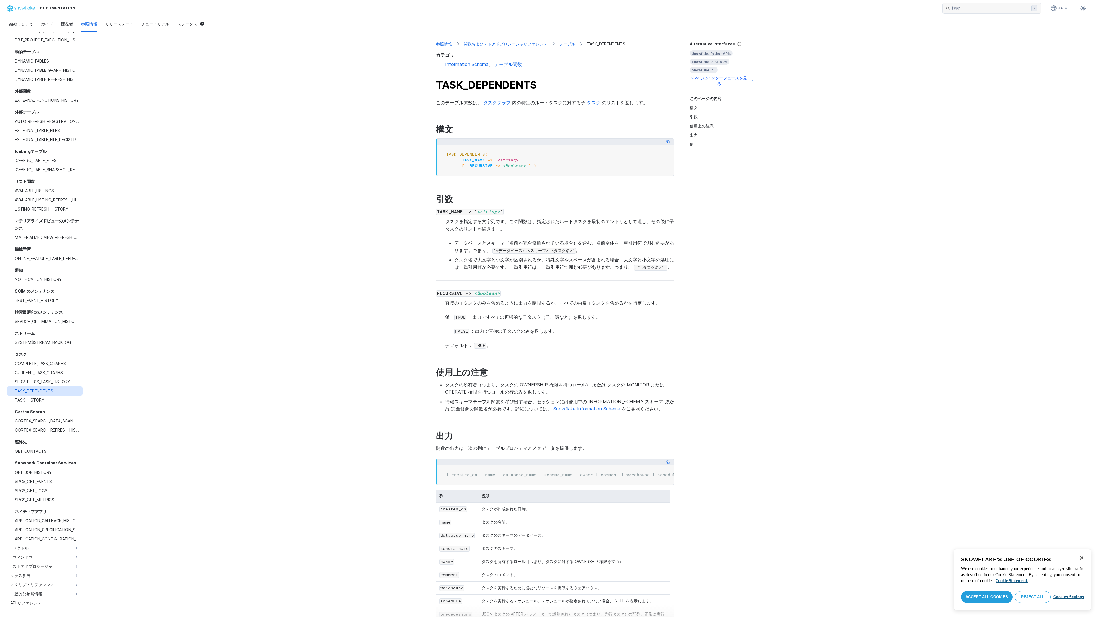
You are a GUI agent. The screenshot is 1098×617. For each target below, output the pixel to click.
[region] (1022, 579)
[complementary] (722, 64)
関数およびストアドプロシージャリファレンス (506, 43)
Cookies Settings (1068, 597)
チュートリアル (155, 23)
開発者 (67, 23)
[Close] (1081, 558)
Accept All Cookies (987, 597)
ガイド (47, 23)
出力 (694, 135)
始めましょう (21, 23)
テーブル (567, 43)
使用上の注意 (702, 125)
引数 (694, 116)
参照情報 (89, 23)
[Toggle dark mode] (1083, 8)
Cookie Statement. (1012, 581)
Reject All (1032, 597)
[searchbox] (990, 8)
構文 (694, 107)
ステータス (187, 23)
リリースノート (119, 23)
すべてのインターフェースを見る (719, 80)
